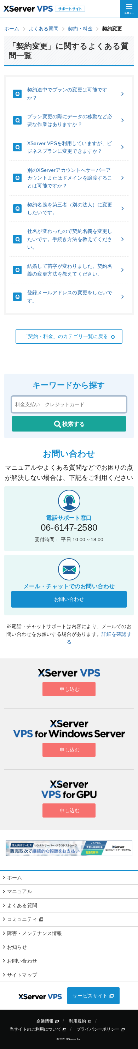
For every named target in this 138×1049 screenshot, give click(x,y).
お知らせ (17, 947)
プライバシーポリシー (98, 1029)
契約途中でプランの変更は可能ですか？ (67, 93)
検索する (73, 424)
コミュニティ (23, 919)
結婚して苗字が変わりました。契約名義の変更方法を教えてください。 (69, 270)
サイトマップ (22, 975)
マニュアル (19, 891)
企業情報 (45, 1021)
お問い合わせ (69, 599)
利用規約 (78, 1021)
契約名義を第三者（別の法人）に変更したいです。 (69, 208)
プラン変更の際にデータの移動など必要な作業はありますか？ (69, 120)
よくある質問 (22, 905)
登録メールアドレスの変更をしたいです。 (69, 296)
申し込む (69, 689)
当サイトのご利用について (36, 1029)
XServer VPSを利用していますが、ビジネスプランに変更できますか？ (69, 147)
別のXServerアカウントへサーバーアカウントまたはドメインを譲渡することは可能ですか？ (69, 178)
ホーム (14, 877)
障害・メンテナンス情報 (34, 933)
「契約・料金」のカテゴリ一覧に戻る (65, 336)
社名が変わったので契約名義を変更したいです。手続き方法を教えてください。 (69, 239)
